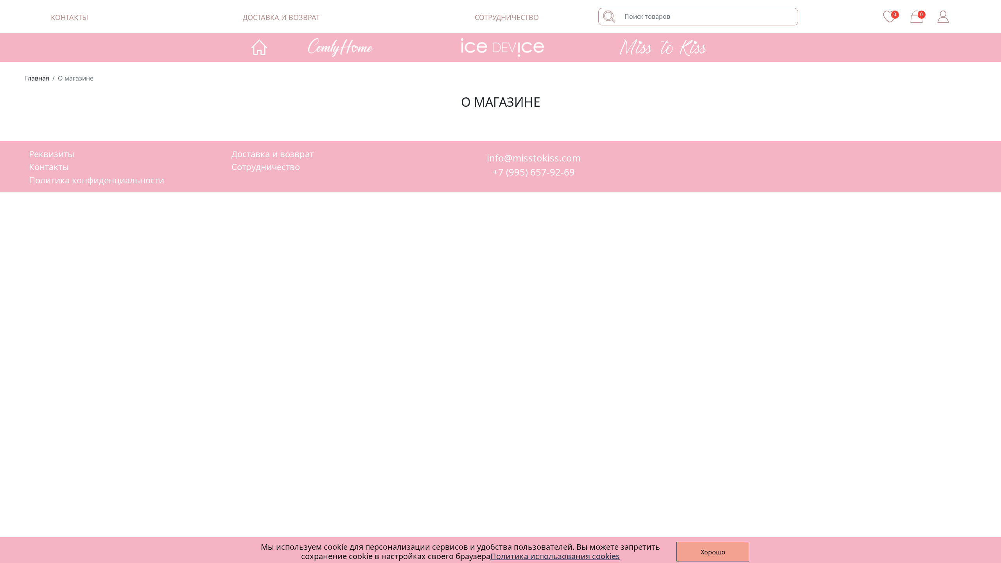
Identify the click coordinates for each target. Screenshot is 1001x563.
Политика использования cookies (555, 556)
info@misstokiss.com (534, 158)
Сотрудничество (507, 17)
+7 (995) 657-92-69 (534, 172)
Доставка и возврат (281, 17)
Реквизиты (51, 154)
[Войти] (943, 16)
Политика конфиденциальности (96, 180)
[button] (350, 47)
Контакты (69, 17)
